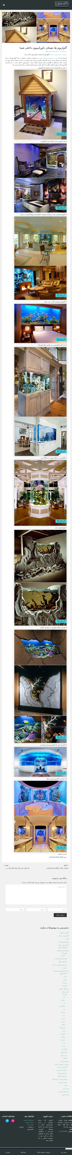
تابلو (67, 939)
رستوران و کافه (62, 1076)
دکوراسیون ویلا (62, 1073)
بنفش (63, 1000)
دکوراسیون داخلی (56, 54)
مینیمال (64, 982)
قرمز (63, 1030)
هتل (66, 1085)
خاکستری (62, 1006)
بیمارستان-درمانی (61, 1070)
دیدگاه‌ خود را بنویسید (50, 51)
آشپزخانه (64, 953)
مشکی (63, 1037)
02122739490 (63, 1131)
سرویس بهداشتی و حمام (59, 965)
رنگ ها (65, 994)
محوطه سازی (65, 1061)
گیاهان (65, 1058)
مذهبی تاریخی (62, 1082)
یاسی (63, 1046)
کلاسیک (64, 985)
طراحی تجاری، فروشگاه (59, 1079)
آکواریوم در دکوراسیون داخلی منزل (50, 58)
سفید (63, 1018)
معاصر (65, 979)
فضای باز (64, 1049)
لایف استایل (65, 992)
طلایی (63, 1024)
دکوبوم (65, 54)
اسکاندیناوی (63, 973)
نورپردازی (66, 1088)
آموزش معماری (64, 932)
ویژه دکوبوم (65, 1094)
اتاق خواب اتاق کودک (60, 958)
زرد (64, 1009)
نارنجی (63, 1040)
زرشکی (62, 1012)
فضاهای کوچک (62, 947)
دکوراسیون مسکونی (63, 950)
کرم (64, 1043)
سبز (64, 1015)
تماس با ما (30, 1124)
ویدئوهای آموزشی (63, 1091)
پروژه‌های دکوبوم (29, 1120)
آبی (64, 997)
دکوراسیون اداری (64, 942)
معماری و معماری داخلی (61, 1064)
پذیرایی (65, 968)
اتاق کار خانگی (62, 962)
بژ (64, 1003)
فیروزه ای (62, 1027)
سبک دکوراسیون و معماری (61, 971)
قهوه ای (62, 1034)
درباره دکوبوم (30, 1122)
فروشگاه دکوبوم (64, 989)
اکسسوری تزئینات (63, 936)
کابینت (63, 955)
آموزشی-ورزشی (62, 1067)
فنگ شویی (64, 1052)
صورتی (63, 1021)
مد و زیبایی (63, 1055)
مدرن (65, 976)
